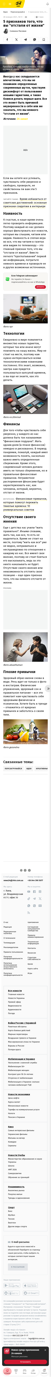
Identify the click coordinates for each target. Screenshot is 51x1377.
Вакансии (32, 953)
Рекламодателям (11, 947)
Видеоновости (15, 1006)
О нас (6, 922)
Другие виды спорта (17, 1226)
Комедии (12, 1142)
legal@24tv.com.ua (36, 1338)
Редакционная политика (10, 932)
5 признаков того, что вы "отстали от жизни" (38, 12)
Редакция (8, 927)
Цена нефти (13, 1098)
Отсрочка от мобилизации (20, 1078)
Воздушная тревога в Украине (22, 1038)
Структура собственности (34, 958)
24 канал (22, 118)
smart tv (12, 1293)
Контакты (32, 948)
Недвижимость (16, 1186)
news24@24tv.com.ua (13, 880)
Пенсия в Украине (16, 1117)
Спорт (11, 1207)
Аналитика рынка (16, 1190)
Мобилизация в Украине (21, 1059)
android (12, 1285)
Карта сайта (33, 969)
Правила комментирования (36, 936)
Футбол (11, 1215)
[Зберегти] (44, 39)
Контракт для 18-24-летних (20, 1074)
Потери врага (14, 1049)
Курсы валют (14, 1102)
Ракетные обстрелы (17, 1026)
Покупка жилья (15, 1194)
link (28, 891)
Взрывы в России (16, 1046)
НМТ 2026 (12, 1170)
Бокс (10, 1211)
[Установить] (25, 1356)
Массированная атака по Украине (24, 1042)
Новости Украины (16, 998)
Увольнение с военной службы (22, 1062)
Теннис (11, 1219)
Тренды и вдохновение (19, 1198)
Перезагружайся (17, 12)
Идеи (5, 12)
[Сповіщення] (47, 4)
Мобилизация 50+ (16, 1066)
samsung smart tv (31, 1293)
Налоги (11, 1113)
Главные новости (16, 994)
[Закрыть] (45, 1350)
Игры (30, 973)
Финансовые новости (18, 1106)
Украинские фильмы (17, 1134)
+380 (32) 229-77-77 (20, 1336)
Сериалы (12, 1146)
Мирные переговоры (18, 1034)
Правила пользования (13, 952)
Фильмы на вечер (16, 1138)
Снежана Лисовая (18, 31)
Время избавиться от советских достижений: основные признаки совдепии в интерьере (25, 202)
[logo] (18, 4)
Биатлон (12, 1222)
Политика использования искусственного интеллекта (10, 966)
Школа (11, 1166)
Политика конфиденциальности (13, 958)
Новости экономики (19, 1094)
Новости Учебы (16, 1155)
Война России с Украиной (22, 1023)
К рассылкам (18, 1267)
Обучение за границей (18, 1177)
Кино (11, 1126)
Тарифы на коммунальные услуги (24, 1109)
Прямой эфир (14, 1002)
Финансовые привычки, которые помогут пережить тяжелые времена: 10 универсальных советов (25, 504)
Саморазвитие (15, 1173)
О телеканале (9, 938)
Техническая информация (33, 943)
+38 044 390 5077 (35, 880)
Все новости (15, 990)
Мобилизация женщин (18, 1070)
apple (31, 1285)
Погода (11, 1013)
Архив (30, 964)
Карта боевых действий (19, 1030)
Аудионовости (14, 1010)
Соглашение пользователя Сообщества (34, 929)
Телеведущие (9, 943)
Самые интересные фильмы (21, 1130)
